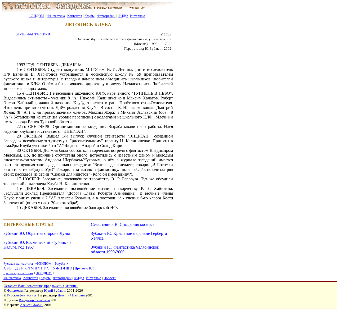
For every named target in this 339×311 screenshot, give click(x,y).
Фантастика (56, 16)
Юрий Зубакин (55, 290)
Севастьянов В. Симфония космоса (122, 224)
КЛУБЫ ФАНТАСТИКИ (32, 34)
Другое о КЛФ (85, 268)
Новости (110, 278)
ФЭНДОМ (36, 16)
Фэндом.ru (15, 290)
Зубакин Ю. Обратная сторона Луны (36, 233)
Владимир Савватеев (34, 300)
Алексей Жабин (31, 305)
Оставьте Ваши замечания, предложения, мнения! (41, 286)
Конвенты (74, 16)
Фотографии (106, 16)
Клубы (89, 16)
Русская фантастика (18, 264)
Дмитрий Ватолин (71, 295)
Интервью (137, 16)
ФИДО (123, 16)
